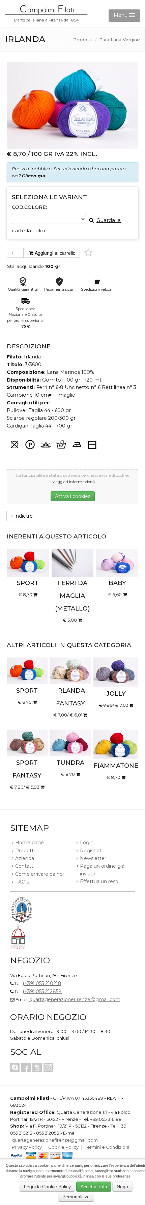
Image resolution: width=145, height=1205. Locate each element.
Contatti (24, 866)
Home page (29, 843)
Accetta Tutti (94, 1186)
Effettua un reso (99, 881)
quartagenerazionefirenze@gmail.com (74, 999)
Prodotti (82, 39)
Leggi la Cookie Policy (47, 1186)
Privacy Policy (27, 1147)
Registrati (91, 851)
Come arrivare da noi (39, 874)
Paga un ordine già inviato (102, 869)
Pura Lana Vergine (119, 39)
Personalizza (76, 1196)
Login (86, 843)
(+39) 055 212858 (42, 991)
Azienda (24, 858)
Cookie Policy (63, 1147)
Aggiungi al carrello (55, 252)
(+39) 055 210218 (42, 983)
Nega (122, 1186)
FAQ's (22, 882)
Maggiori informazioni (73, 481)
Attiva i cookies (72, 496)
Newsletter (93, 858)
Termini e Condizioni (107, 1147)
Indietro (23, 516)
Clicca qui (33, 175)
